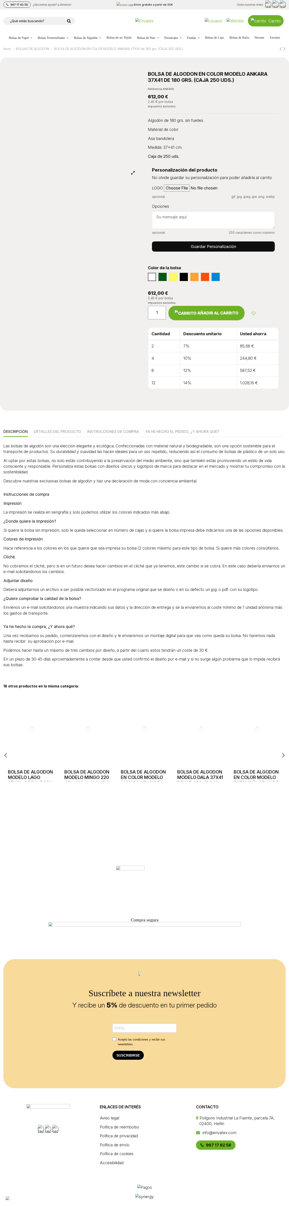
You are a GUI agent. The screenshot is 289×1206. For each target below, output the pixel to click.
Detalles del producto (57, 431)
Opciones (160, 206)
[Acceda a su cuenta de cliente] (213, 21)
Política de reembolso (119, 1127)
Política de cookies (116, 1153)
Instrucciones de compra (113, 431)
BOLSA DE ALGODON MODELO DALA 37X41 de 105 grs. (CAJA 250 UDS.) (200, 780)
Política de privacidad (119, 1135)
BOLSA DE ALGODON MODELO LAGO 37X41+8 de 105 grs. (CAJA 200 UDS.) (31, 780)
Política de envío (114, 1144)
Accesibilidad (112, 1162)
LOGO (157, 188)
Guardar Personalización (213, 246)
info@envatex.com (218, 1132)
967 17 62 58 (19, 4)
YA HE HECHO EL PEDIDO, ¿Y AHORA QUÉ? (182, 431)
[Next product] (284, 48)
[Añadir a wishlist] (253, 313)
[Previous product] (281, 48)
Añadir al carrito (217, 313)
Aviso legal (109, 1118)
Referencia (155, 89)
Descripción (15, 431)
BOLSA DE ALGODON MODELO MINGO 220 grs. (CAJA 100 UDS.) (87, 777)
